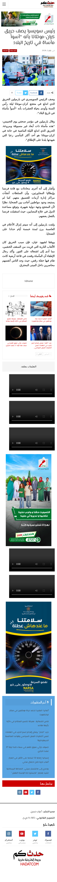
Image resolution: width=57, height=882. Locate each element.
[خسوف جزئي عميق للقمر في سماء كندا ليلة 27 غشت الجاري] (16, 333)
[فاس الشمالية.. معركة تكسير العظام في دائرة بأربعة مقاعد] (16, 308)
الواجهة (5, 50)
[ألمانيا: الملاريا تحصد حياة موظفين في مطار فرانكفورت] (41, 308)
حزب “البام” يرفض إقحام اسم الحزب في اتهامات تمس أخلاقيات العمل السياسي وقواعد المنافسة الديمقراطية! (27, 736)
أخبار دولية (13, 50)
